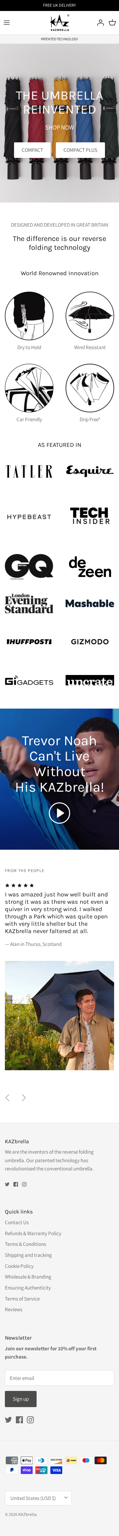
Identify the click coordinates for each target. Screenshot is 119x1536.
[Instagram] (24, 1184)
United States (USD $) (33, 1498)
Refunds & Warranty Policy (33, 1233)
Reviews (13, 1309)
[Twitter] (7, 1184)
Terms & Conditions (25, 1244)
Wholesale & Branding (28, 1276)
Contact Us (17, 1222)
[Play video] (59, 813)
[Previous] (7, 1097)
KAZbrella (27, 1514)
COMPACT (32, 150)
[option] (59, 976)
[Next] (24, 1097)
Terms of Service (22, 1298)
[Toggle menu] (6, 22)
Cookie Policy (19, 1266)
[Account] (99, 22)
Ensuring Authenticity (28, 1287)
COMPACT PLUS (80, 150)
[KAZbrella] (60, 22)
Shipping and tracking (28, 1255)
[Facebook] (15, 1184)
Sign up (21, 1399)
